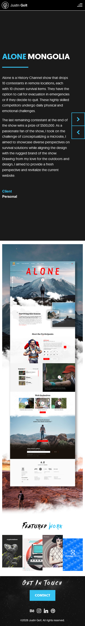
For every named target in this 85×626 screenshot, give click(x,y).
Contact (42, 595)
